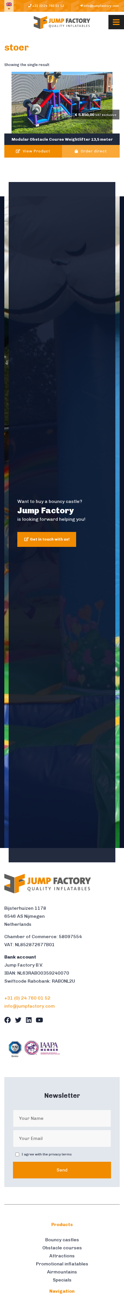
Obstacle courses (62, 1247)
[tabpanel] (62, 522)
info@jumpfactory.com (101, 6)
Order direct (93, 151)
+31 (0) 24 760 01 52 (27, 998)
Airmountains (62, 1272)
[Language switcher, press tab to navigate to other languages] (9, 6)
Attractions (62, 1256)
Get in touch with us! (49, 539)
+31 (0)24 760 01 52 (47, 6)
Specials (62, 1280)
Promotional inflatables (62, 1264)
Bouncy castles (62, 1239)
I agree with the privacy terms (47, 1154)
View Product (36, 151)
